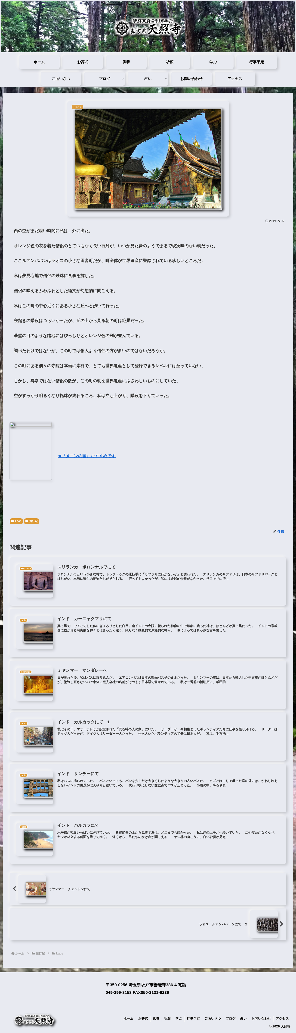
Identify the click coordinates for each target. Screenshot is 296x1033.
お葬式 (143, 1018)
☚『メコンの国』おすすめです (87, 456)
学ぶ (179, 1018)
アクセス (282, 1018)
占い (243, 1018)
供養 (156, 1018)
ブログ (230, 1018)
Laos (18, 521)
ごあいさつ (213, 1018)
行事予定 (193, 1018)
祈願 (167, 1018)
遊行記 (33, 521)
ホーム (128, 1018)
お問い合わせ (261, 1018)
